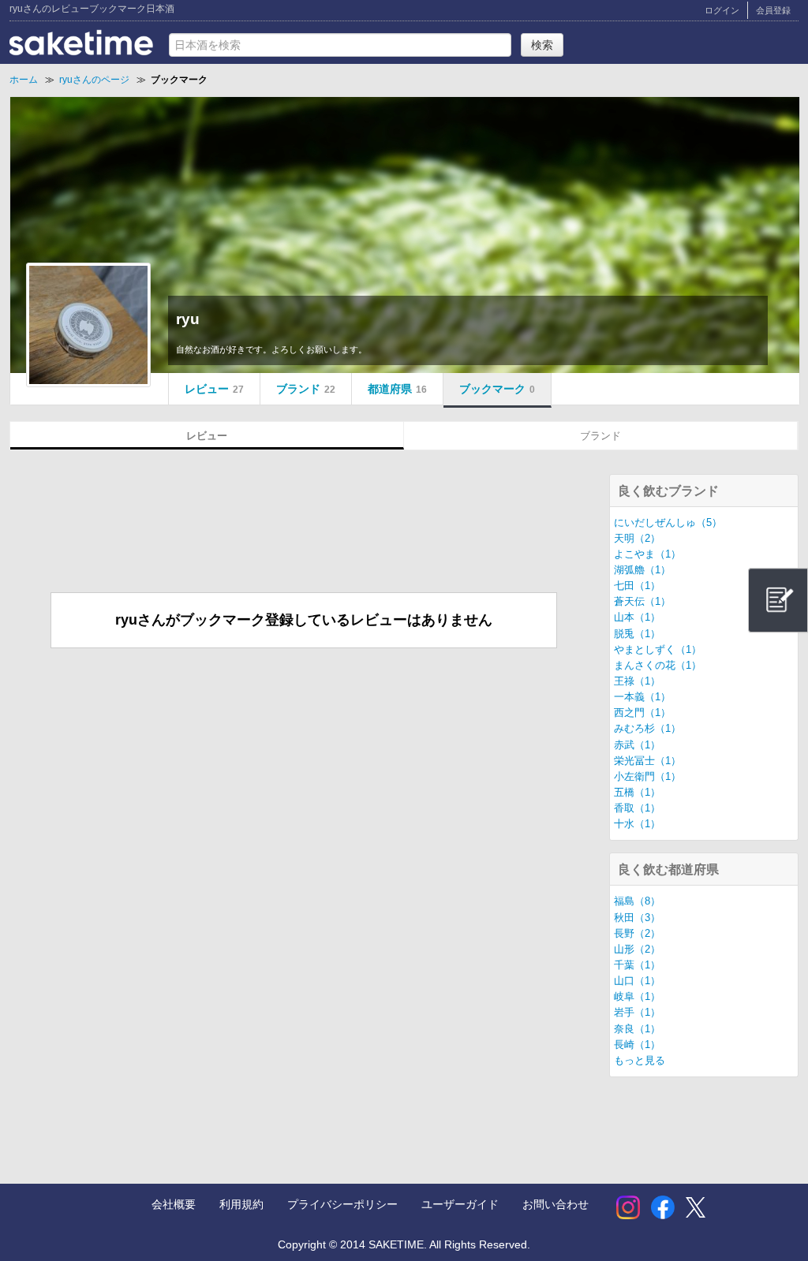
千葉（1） (637, 965)
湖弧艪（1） (642, 570)
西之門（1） (642, 712)
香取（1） (637, 808)
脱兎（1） (637, 634)
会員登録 (773, 10)
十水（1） (637, 824)
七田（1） (637, 585)
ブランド (305, 388)
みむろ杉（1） (647, 728)
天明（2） (637, 538)
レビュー (214, 388)
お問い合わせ (555, 1204)
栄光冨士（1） (647, 761)
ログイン (722, 10)
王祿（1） (637, 681)
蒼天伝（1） (642, 601)
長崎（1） (637, 1044)
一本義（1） (642, 697)
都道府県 (397, 388)
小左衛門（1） (647, 776)
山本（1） (637, 617)
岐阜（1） (637, 996)
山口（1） (637, 981)
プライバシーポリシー (342, 1204)
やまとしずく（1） (657, 649)
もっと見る (639, 1060)
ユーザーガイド (460, 1204)
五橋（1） (637, 792)
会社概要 (174, 1204)
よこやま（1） (647, 554)
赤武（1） (637, 745)
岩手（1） (637, 1012)
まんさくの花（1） (657, 665)
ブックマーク (497, 388)
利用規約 (241, 1204)
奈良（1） (637, 1029)
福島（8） (637, 901)
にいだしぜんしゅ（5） (668, 522)
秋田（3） (637, 917)
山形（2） (637, 949)
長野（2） (637, 933)
